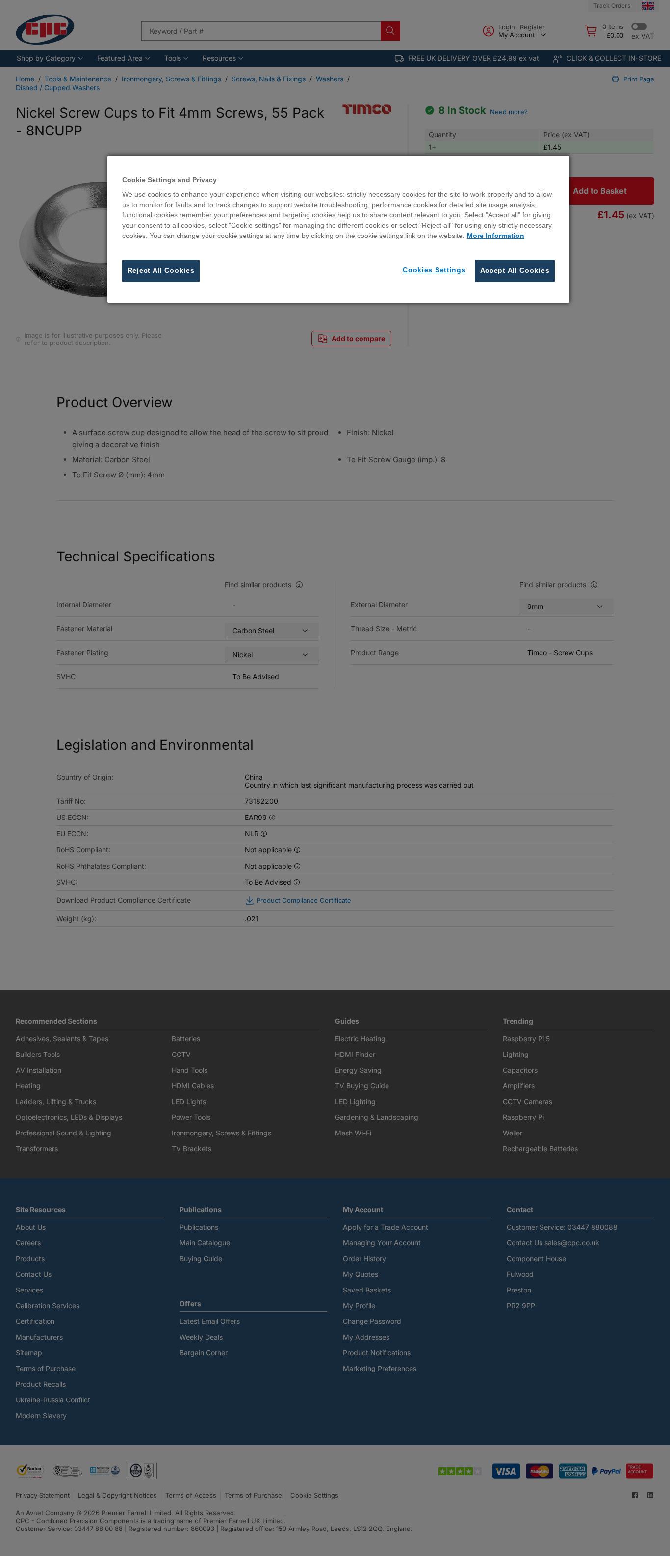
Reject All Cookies (161, 271)
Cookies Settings (434, 270)
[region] (338, 229)
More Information (495, 236)
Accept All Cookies (515, 271)
